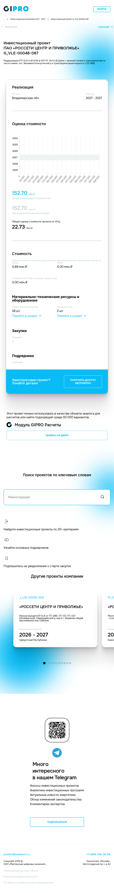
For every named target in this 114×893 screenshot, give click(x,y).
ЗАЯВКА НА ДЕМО (57, 435)
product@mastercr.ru (17, 854)
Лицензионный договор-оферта (21, 870)
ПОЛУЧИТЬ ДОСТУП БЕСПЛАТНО (83, 382)
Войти (101, 9)
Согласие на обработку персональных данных (28, 882)
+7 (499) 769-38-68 (98, 854)
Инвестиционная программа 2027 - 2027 (27, 19)
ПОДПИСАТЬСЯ (57, 822)
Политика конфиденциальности (21, 876)
